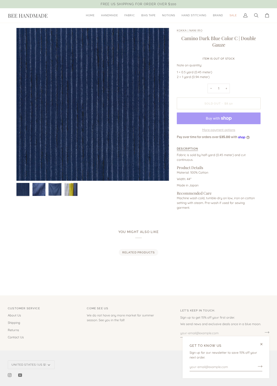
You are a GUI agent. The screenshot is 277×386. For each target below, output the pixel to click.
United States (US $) (28, 364)
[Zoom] (92, 104)
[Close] (263, 344)
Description (187, 148)
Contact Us (16, 337)
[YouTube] (20, 375)
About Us (14, 315)
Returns (13, 330)
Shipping (14, 323)
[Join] (258, 366)
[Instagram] (10, 375)
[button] (109, 15)
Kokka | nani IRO (190, 30)
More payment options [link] (218, 130)
